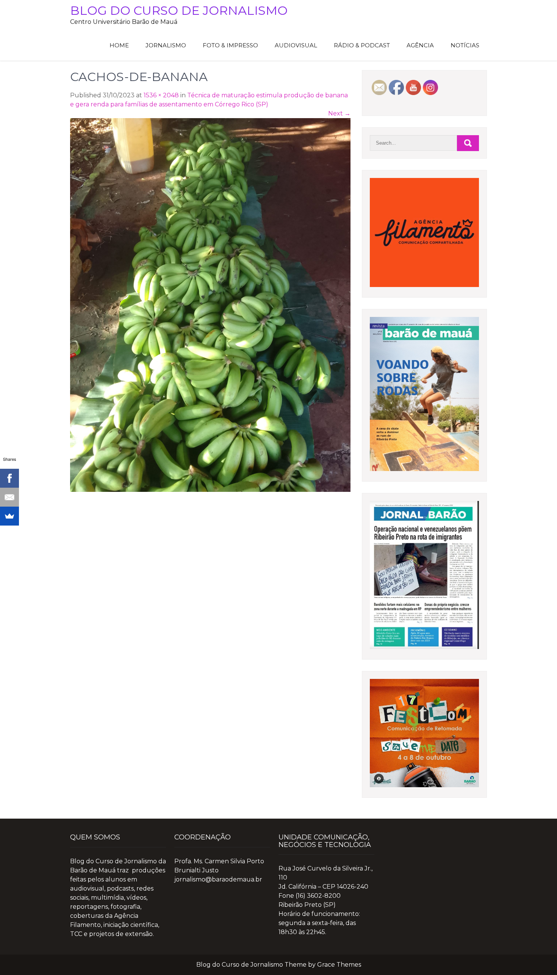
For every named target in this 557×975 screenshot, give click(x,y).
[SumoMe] (9, 516)
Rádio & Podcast (362, 45)
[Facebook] (9, 478)
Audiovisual (296, 45)
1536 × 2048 (161, 95)
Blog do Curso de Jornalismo (179, 10)
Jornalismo (166, 45)
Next (339, 113)
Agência (420, 45)
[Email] (9, 497)
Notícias (465, 45)
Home (119, 45)
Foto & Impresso (230, 45)
